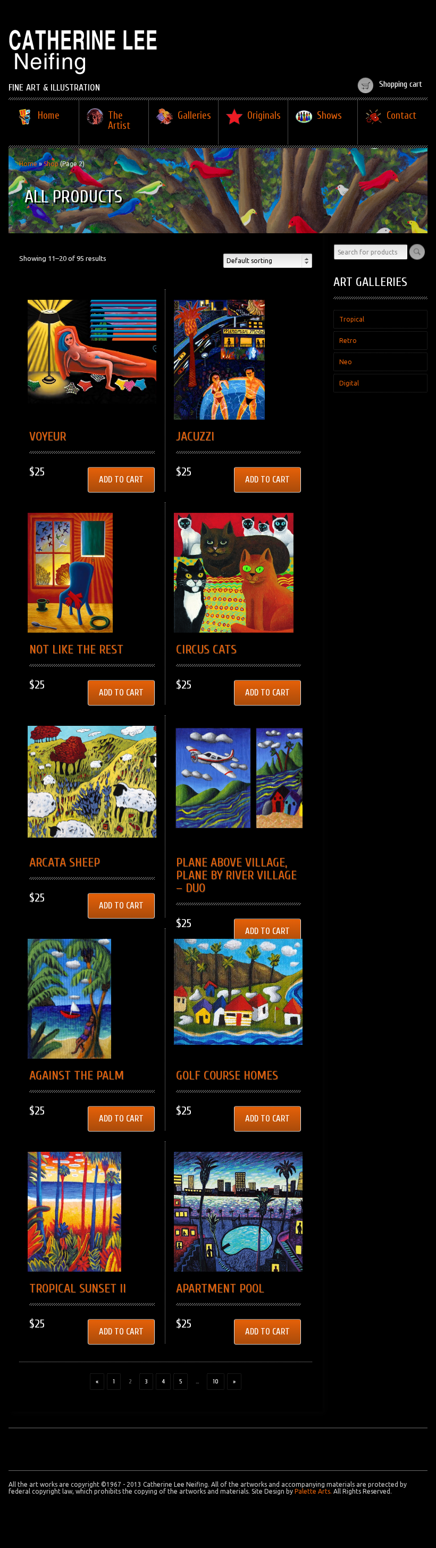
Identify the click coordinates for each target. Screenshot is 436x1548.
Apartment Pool (220, 1288)
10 (216, 1381)
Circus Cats (206, 649)
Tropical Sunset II (77, 1288)
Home (28, 163)
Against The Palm (76, 1075)
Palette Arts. (313, 1491)
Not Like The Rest (76, 649)
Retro (348, 340)
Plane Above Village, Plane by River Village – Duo (236, 875)
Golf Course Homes (227, 1075)
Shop (51, 163)
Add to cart (121, 479)
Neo (345, 361)
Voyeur (47, 436)
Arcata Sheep (64, 862)
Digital (349, 383)
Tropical (351, 319)
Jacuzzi (195, 436)
